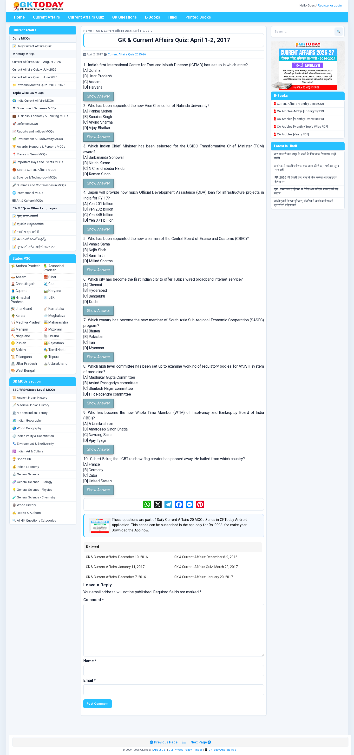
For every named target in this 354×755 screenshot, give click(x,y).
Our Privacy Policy (180, 749)
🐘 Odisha (51, 336)
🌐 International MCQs (27, 193)
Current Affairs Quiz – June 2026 (34, 77)
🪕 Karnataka (54, 309)
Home (19, 17)
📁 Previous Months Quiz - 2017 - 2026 (38, 85)
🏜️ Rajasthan (54, 343)
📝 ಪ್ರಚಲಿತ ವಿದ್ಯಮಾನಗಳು (28, 224)
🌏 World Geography (26, 428)
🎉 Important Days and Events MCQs (37, 162)
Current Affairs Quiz (86, 17)
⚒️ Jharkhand (21, 309)
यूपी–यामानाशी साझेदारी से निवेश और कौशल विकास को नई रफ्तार (306, 191)
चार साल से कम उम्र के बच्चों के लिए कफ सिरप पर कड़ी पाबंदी (305, 156)
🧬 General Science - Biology (32, 482)
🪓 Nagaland (20, 336)
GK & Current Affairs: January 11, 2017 (115, 567)
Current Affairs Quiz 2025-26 (127, 54)
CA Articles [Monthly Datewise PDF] (301, 119)
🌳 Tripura (51, 357)
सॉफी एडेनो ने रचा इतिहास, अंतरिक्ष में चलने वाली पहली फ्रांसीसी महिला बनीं (303, 203)
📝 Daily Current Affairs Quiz (32, 46)
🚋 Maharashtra (56, 322)
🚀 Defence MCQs (25, 124)
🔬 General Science (25, 474)
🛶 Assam (18, 277)
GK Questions (124, 17)
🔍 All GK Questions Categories (34, 520)
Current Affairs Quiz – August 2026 (36, 62)
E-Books (152, 17)
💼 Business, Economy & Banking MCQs (40, 116)
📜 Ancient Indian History (29, 397)
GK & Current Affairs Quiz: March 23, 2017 (206, 567)
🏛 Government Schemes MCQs (34, 108)
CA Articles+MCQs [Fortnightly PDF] (301, 111)
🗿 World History (24, 505)
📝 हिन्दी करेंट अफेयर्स (25, 216)
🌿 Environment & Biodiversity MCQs (37, 139)
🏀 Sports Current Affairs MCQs (34, 170)
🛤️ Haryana (52, 291)
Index (198, 749)
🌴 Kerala (18, 316)
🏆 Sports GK (21, 459)
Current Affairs (46, 17)
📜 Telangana (21, 357)
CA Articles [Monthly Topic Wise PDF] (302, 126)
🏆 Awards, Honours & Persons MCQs (38, 146)
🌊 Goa (49, 284)
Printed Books (198, 17)
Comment (93, 599)
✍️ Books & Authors (26, 513)
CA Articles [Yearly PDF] (292, 134)
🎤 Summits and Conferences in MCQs (39, 185)
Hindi (172, 17)
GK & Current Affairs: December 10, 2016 (117, 557)
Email (89, 680)
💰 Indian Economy (25, 467)
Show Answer (98, 96)
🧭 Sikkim (18, 350)
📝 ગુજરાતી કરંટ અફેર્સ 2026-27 (33, 247)
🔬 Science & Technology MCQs (34, 177)
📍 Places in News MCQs (29, 154)
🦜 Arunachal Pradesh (54, 268)
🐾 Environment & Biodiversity (33, 443)
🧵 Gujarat (19, 291)
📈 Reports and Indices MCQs (33, 131)
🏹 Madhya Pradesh (26, 322)
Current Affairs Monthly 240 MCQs (300, 104)
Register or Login (330, 5)
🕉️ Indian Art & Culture (27, 451)
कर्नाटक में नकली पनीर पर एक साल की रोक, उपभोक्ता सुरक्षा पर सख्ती (307, 168)
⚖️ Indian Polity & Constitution (33, 436)
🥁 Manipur (19, 329)
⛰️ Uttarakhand (55, 363)
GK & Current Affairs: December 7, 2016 (116, 577)
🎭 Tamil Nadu (55, 350)
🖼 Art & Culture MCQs (27, 200)
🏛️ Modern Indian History (29, 413)
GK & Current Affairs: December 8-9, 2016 (205, 557)
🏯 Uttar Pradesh (24, 363)
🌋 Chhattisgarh (23, 284)
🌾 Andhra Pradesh (25, 266)
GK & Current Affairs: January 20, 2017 (203, 577)
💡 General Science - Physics (32, 489)
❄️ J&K (49, 297)
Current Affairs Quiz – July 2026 (34, 69)
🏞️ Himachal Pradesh (20, 300)
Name (90, 661)
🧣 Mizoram (53, 329)
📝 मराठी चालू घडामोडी (25, 231)
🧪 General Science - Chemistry (33, 497)
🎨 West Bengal (23, 370)
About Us (159, 749)
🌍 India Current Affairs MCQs (33, 100)
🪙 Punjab (18, 343)
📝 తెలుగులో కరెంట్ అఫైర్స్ (29, 239)
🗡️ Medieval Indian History (30, 405)
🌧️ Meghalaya (54, 316)
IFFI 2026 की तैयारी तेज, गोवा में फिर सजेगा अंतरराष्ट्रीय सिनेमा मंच (305, 179)
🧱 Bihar (50, 277)
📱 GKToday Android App (220, 749)
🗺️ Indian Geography (26, 420)
